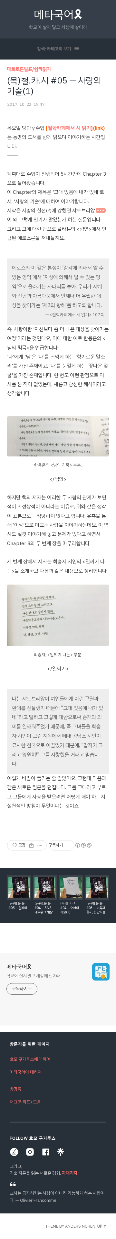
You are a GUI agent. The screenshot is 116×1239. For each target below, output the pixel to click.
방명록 (15, 1089)
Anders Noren (80, 1226)
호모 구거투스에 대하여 (30, 1059)
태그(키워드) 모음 (25, 1102)
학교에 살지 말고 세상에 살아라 (33, 975)
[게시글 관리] (39, 845)
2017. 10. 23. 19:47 (26, 104)
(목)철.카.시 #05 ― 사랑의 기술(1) (54, 85)
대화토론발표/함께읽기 (29, 69)
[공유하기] (31, 845)
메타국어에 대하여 (26, 1072)
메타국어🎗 (58, 14)
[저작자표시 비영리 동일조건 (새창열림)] (83, 845)
